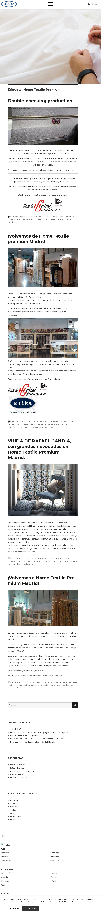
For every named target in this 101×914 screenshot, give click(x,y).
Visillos (13, 810)
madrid (31, 427)
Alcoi (65, 421)
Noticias (4, 856)
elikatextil (16, 558)
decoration (72, 421)
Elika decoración (19, 217)
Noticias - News (50, 217)
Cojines (13, 813)
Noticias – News (17, 774)
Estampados (15, 816)
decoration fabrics (66, 217)
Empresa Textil (14, 219)
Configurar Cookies (11, 908)
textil (67, 561)
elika (26, 424)
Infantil (13, 819)
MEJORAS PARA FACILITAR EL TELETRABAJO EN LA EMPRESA (36, 738)
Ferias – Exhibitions (18, 764)
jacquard (70, 219)
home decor (40, 219)
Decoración (15, 800)
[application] (43, 126)
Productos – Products (19, 777)
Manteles (14, 806)
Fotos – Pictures (17, 768)
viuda (50, 427)
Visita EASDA (15, 729)
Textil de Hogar (68, 685)
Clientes (94, 4)
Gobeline (14, 803)
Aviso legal (55, 853)
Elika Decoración (63, 558)
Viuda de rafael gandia (23, 564)
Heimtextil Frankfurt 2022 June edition (26, 735)
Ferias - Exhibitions (52, 421)
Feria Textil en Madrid (44, 424)
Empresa (5, 853)
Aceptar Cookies (30, 908)
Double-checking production (40, 100)
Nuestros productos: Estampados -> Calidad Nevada (32, 742)
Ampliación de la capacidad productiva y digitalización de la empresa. (39, 732)
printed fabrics (41, 427)
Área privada (6, 860)
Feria (23, 561)
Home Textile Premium (56, 219)
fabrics (24, 219)
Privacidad (54, 856)
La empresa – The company (22, 771)
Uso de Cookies (57, 860)
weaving (11, 222)
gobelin (30, 219)
